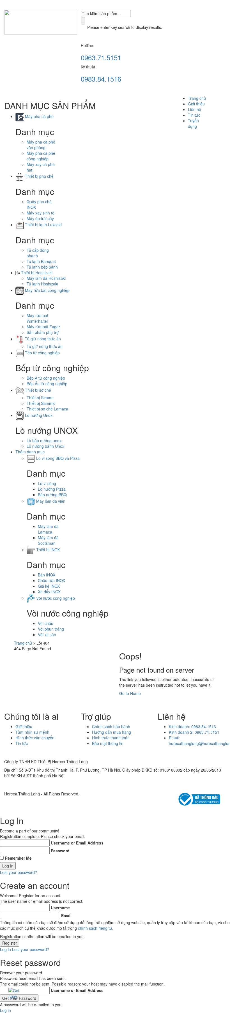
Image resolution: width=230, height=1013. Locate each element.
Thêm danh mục (30, 451)
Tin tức (194, 115)
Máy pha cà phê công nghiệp (41, 155)
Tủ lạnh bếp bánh (42, 267)
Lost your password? (18, 872)
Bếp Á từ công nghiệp (46, 378)
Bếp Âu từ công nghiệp (47, 383)
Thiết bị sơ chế (37, 390)
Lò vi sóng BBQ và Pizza (57, 458)
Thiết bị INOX (47, 549)
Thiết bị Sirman (40, 397)
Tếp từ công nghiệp (42, 353)
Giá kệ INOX (49, 586)
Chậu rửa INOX (51, 580)
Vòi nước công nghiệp (55, 598)
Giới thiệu (196, 104)
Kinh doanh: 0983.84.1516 (192, 726)
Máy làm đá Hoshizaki (46, 278)
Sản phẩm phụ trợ (43, 332)
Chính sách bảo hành (111, 726)
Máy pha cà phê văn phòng (41, 144)
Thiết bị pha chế (39, 176)
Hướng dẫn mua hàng (111, 732)
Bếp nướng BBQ (52, 494)
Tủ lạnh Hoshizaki (42, 284)
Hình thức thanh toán (111, 737)
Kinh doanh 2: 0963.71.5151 (194, 732)
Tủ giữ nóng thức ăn (42, 338)
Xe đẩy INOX (49, 591)
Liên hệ (194, 109)
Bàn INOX (46, 575)
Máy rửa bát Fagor (43, 326)
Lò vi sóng (47, 483)
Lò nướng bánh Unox (45, 446)
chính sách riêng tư (95, 928)
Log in (5, 949)
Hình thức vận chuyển (34, 737)
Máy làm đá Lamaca (48, 529)
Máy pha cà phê (39, 116)
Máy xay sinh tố (40, 213)
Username (60, 907)
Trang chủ (197, 98)
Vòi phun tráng (51, 629)
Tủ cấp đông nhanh (38, 253)
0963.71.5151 (101, 57)
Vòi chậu (45, 623)
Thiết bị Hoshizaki (36, 272)
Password (60, 850)
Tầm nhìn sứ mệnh (32, 732)
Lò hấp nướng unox (44, 440)
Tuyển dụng (193, 123)
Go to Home (130, 693)
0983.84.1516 (101, 79)
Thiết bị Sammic (41, 403)
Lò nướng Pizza (52, 489)
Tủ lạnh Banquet (41, 261)
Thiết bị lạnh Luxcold (43, 224)
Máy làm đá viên (50, 501)
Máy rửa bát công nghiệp (47, 290)
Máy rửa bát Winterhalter (37, 318)
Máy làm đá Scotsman (48, 540)
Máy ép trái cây (40, 218)
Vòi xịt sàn (47, 634)
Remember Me (18, 858)
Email (66, 915)
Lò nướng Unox (38, 415)
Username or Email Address (77, 843)
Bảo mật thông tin (107, 743)
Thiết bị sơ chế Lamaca (47, 409)
